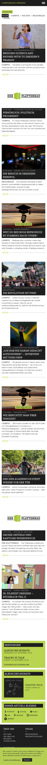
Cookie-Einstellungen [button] (12, 760)
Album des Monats (17, 650)
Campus (15, 16)
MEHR (5, 74)
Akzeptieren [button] (27, 760)
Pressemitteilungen (33, 737)
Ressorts (7, 739)
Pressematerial (31, 734)
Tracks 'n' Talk (14, 657)
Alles (5, 16)
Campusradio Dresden (13, 3)
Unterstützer (9, 741)
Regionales (39, 16)
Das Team (7, 734)
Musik (7, 18)
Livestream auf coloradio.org (16, 664)
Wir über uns (9, 737)
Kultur (26, 16)
